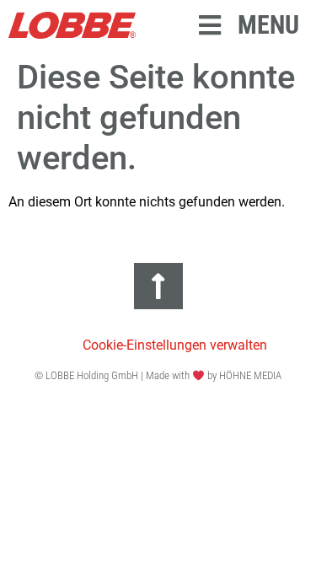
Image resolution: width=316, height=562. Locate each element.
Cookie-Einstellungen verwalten (175, 345)
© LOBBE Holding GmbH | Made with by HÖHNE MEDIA (158, 375)
